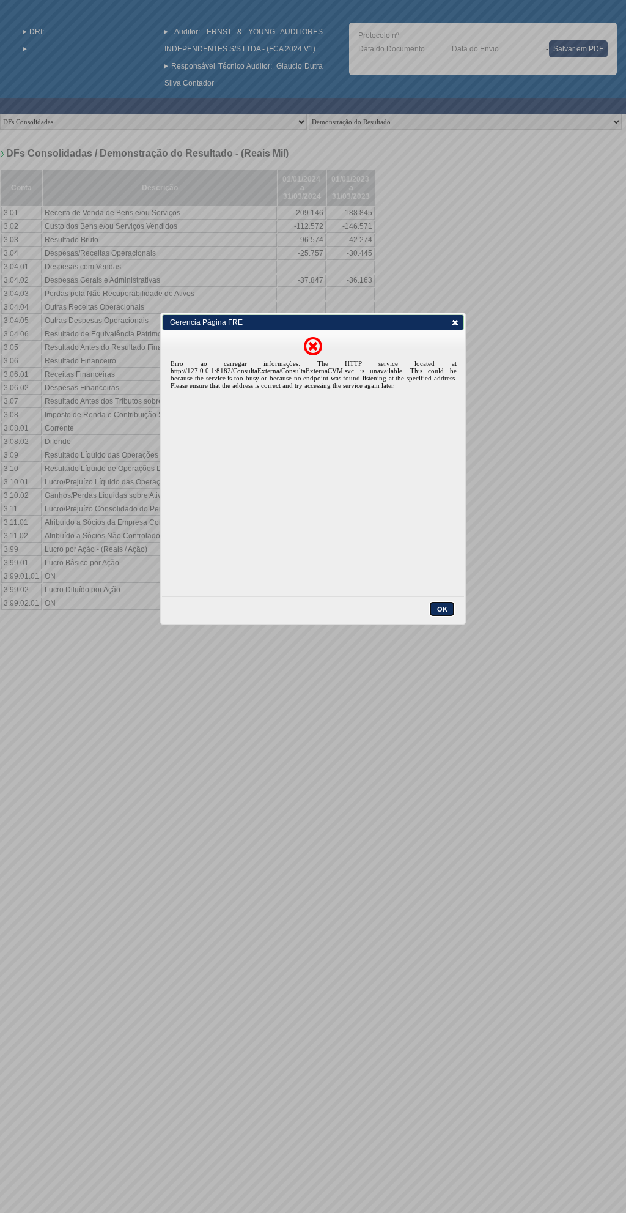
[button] (455, 322)
